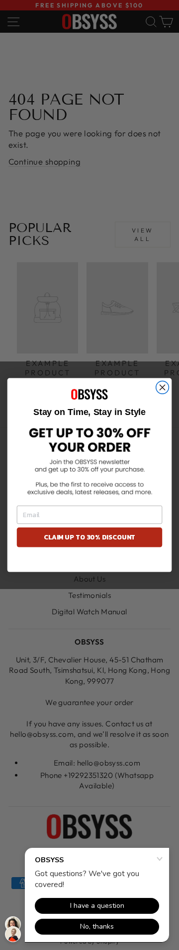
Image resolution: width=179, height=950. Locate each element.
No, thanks (89, 561)
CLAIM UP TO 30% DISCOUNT (89, 537)
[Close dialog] (162, 387)
